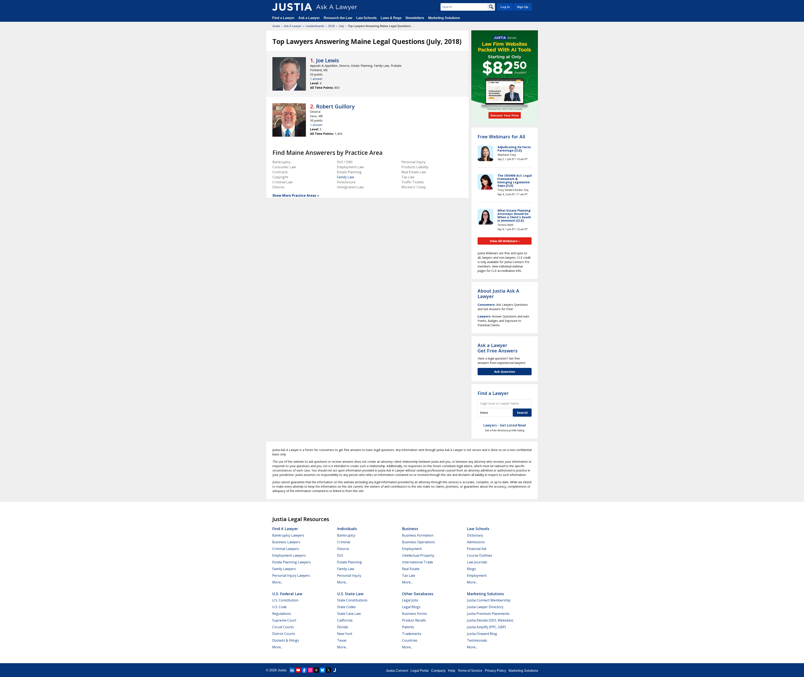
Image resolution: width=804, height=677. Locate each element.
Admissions (476, 542)
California (344, 620)
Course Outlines (479, 555)
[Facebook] (304, 670)
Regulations (281, 613)
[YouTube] (298, 670)
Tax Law (408, 575)
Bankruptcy (346, 535)
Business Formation (417, 535)
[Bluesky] (322, 670)
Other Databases (417, 593)
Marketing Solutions (444, 18)
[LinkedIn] (292, 670)
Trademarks (411, 633)
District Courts (283, 633)
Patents (408, 627)
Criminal (343, 542)
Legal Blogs (411, 607)
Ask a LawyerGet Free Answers (498, 348)
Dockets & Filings (285, 640)
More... (277, 582)
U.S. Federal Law (287, 593)
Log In (505, 7)
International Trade (417, 562)
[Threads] (316, 670)
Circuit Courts (283, 627)
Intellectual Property (418, 555)
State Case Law (349, 613)
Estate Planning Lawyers (291, 562)
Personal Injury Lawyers (291, 575)
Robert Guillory (335, 106)
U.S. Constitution (285, 600)
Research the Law (338, 18)
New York (344, 633)
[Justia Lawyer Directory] (334, 670)
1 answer (316, 79)
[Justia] (292, 7)
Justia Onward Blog (482, 633)
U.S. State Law (350, 593)
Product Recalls (414, 620)
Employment (412, 548)
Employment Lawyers (289, 555)
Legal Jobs (410, 600)
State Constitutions (352, 600)
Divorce (343, 548)
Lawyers (484, 316)
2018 (331, 26)
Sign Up (522, 7)
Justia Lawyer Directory (485, 607)
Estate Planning (349, 562)
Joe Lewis (327, 60)
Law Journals (477, 562)
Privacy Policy (495, 670)
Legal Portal (420, 670)
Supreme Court (284, 620)
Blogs (471, 569)
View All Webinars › (505, 241)
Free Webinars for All (501, 136)
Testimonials (477, 640)
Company (438, 670)
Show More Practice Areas (294, 195)
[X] (328, 670)
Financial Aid (476, 548)
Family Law (345, 177)
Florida (342, 627)
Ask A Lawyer (293, 26)
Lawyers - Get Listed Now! (504, 425)
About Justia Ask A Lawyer (498, 293)
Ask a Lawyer (309, 18)
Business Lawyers (286, 542)
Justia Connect (397, 670)
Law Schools (366, 18)
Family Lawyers (284, 569)
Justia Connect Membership (488, 600)
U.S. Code (279, 607)
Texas (342, 640)
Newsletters (415, 18)
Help (451, 670)
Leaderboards (314, 26)
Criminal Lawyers (285, 548)
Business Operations (418, 542)
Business (410, 528)
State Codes (346, 607)
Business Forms (414, 613)
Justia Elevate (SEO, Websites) (490, 620)
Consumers (486, 305)
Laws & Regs (391, 18)
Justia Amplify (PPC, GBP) (486, 627)
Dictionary (475, 535)
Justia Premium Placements (488, 613)
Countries (409, 640)
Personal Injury (349, 575)
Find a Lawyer (283, 18)
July (341, 26)
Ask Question (504, 371)
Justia (276, 26)
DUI (340, 555)
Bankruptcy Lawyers (288, 535)
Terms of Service (470, 670)
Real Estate (410, 569)
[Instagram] (310, 670)
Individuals (347, 528)
